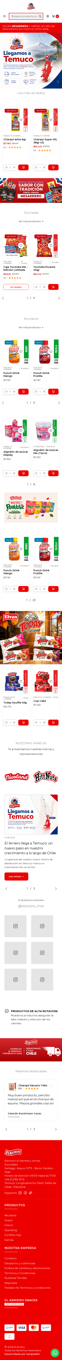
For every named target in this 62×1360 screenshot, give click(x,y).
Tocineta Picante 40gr (44, 268)
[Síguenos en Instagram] (20, 1193)
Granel (8, 1225)
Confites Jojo (12, 1235)
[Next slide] (57, 82)
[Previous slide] (4, 82)
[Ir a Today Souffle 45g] (16, 681)
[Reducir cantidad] (6, 167)
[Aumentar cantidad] (14, 167)
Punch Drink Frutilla (41, 375)
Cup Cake (39, 700)
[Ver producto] (12, 1087)
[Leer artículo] (31, 814)
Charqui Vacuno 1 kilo (32, 1085)
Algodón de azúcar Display (15, 453)
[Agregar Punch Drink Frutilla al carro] (53, 392)
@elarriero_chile (31, 906)
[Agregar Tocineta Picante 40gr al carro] (53, 287)
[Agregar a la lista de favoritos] (21, 120)
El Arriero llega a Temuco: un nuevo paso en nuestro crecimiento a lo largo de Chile (30, 848)
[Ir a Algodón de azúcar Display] (16, 431)
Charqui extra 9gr (14, 139)
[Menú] (4, 16)
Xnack (8, 1220)
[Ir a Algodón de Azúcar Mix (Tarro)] (46, 431)
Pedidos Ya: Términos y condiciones (27, 1287)
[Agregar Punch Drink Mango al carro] (23, 392)
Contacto (10, 1258)
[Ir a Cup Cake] (46, 681)
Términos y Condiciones (19, 1273)
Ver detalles (16, 287)
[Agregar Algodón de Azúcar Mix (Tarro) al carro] (53, 473)
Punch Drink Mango (11, 375)
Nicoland (10, 1215)
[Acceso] (47, 16)
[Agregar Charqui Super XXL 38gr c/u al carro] (53, 167)
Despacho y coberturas (19, 1263)
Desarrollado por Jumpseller (22, 1354)
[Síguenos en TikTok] (30, 1193)
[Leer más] (31, 61)
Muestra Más (16, 1107)
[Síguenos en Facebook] (25, 1193)
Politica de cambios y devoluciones (27, 1268)
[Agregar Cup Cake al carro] (53, 722)
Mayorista (10, 1283)
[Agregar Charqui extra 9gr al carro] (23, 167)
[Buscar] (40, 16)
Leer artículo (15, 876)
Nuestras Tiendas (15, 1278)
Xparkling (10, 1230)
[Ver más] (38, 777)
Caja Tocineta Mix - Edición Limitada (15, 268)
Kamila (8, 1240)
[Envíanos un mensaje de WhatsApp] (55, 1353)
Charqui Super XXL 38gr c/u (45, 141)
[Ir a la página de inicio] (31, 6)
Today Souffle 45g (15, 702)
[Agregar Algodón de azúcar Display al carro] (23, 473)
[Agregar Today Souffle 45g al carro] (23, 722)
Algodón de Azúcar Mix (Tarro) (45, 452)
